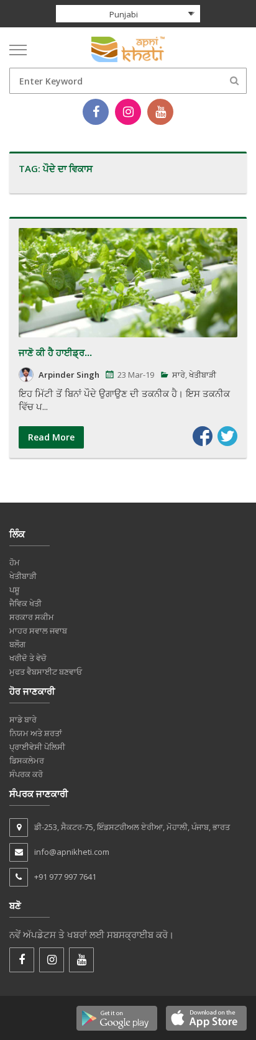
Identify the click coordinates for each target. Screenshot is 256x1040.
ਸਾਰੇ (178, 374)
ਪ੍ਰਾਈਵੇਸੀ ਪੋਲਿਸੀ (37, 746)
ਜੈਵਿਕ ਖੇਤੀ (25, 603)
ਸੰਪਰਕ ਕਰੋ (26, 774)
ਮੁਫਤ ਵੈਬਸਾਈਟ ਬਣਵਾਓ (45, 671)
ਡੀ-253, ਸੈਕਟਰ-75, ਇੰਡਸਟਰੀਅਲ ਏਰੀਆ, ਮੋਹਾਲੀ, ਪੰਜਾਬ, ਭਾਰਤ (132, 826)
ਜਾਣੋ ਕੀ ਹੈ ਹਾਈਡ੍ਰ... (55, 352)
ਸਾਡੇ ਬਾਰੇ (23, 719)
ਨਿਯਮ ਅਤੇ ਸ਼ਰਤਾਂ (35, 733)
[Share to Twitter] (227, 436)
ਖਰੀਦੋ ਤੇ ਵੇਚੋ (28, 658)
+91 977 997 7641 (65, 876)
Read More (51, 437)
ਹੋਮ (14, 562)
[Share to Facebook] (203, 436)
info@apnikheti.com (71, 851)
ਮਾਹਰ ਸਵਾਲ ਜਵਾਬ (38, 630)
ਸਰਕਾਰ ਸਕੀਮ (31, 617)
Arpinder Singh (69, 374)
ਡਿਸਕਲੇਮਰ (26, 760)
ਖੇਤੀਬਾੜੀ (202, 374)
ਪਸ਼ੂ (14, 589)
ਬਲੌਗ (17, 644)
